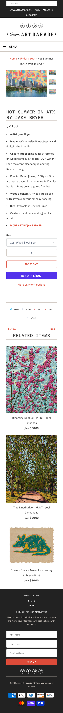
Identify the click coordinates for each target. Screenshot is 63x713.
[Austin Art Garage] (31, 35)
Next (52, 329)
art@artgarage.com (21, 10)
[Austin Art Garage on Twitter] (22, 25)
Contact (31, 605)
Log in (37, 10)
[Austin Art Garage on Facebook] (28, 25)
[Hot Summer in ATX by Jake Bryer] (26, 83)
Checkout (31, 15)
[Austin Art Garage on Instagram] (34, 25)
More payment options (31, 284)
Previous (12, 329)
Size (8, 235)
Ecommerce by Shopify (41, 685)
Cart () (49, 10)
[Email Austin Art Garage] (40, 25)
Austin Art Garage (24, 683)
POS (35, 683)
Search (31, 601)
